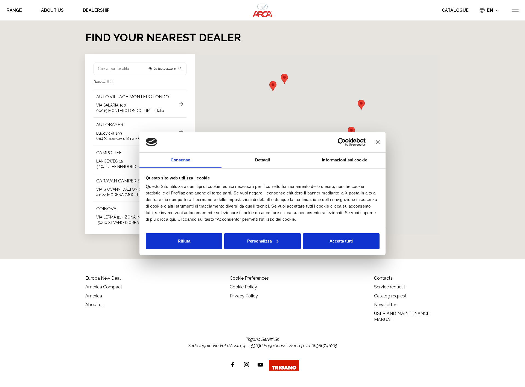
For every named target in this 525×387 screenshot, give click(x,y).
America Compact (103, 286)
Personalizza (259, 241)
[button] (361, 105)
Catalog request (390, 296)
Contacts (383, 278)
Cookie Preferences (249, 278)
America (93, 296)
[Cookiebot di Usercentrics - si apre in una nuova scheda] (342, 142)
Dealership (96, 10)
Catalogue (455, 10)
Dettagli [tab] (262, 160)
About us (52, 10)
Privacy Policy (244, 296)
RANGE (14, 10)
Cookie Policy (243, 286)
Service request (389, 286)
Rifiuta (184, 241)
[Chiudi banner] (378, 142)
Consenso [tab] (180, 160)
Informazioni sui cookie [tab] (344, 160)
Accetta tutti (341, 241)
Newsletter (385, 304)
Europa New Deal (103, 278)
